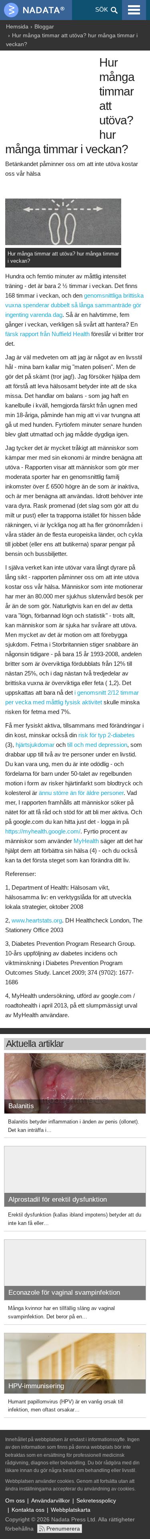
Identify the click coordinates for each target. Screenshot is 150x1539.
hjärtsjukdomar (35, 744)
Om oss (15, 1500)
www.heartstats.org (37, 920)
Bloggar (44, 26)
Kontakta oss (28, 1510)
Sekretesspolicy (96, 1500)
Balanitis (21, 1106)
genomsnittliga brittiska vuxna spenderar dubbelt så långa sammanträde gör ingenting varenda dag (74, 305)
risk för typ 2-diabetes (106, 735)
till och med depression (97, 744)
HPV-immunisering (36, 1386)
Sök (101, 9)
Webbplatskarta (70, 1510)
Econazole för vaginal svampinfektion (64, 1292)
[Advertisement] (50, 97)
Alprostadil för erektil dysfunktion (57, 1199)
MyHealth (86, 840)
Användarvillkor (50, 1500)
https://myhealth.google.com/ (42, 831)
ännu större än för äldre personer (81, 792)
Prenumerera (63, 1528)
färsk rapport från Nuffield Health (47, 334)
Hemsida (17, 26)
